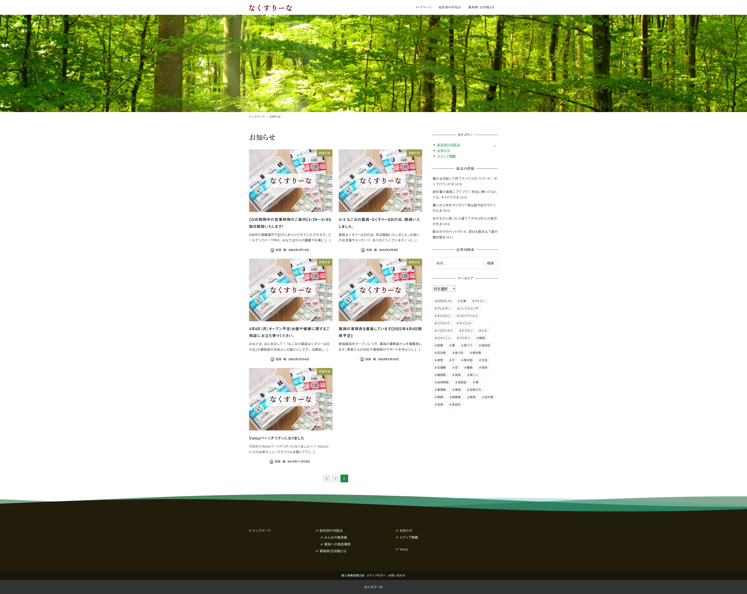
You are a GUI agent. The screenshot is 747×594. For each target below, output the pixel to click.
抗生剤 (441, 352)
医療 (440, 345)
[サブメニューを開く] (495, 145)
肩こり (474, 375)
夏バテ (468, 345)
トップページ (262, 530)
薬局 (458, 389)
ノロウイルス (445, 330)
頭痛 (440, 397)
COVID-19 (444, 301)
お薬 (463, 301)
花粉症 (462, 382)
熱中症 (468, 360)
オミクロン (444, 316)
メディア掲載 (446, 156)
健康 (482, 338)
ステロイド (443, 323)
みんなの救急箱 (335, 537)
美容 (458, 375)
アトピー (480, 301)
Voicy (404, 549)
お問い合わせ (396, 575)
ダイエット (465, 323)
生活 (484, 360)
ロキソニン (444, 338)
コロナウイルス (468, 316)
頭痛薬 (456, 397)
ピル (484, 330)
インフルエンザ (469, 308)
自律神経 (443, 382)
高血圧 (456, 404)
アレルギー (444, 308)
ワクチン (464, 338)
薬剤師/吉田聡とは (333, 551)
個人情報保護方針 (353, 575)
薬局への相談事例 (337, 544)
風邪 (473, 397)
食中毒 (489, 397)
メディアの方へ (376, 575)
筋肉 (484, 367)
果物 (440, 360)
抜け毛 (459, 352)
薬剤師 (441, 389)
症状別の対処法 (448, 145)
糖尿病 (441, 375)
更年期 (477, 352)
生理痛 (441, 367)
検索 (490, 262)
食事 (440, 404)
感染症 (485, 345)
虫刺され (475, 389)
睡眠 (470, 367)
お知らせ (443, 150)
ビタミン (467, 330)
